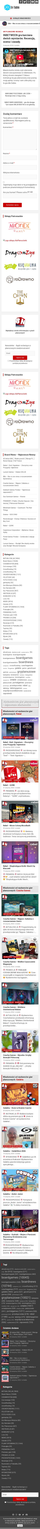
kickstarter (15, 675)
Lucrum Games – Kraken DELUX (14, 472)
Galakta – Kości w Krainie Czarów (17, 1108)
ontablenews (22, 680)
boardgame (7, 655)
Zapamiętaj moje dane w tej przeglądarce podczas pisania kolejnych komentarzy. (20, 186)
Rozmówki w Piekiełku (11, 626)
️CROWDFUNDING (9, 574)
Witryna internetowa (11, 173)
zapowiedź (7, 693)
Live (4, 599)
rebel (25, 685)
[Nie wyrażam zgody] (37, 1523)
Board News (7, 561)
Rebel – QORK (8, 526)
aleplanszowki (16, 652)
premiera (28, 683)
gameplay (6, 583)
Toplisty (6, 628)
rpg (29, 685)
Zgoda (20, 1525)
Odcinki (5, 604)
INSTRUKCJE (8, 593)
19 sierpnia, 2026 (8, 871)
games (5, 672)
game (24, 668)
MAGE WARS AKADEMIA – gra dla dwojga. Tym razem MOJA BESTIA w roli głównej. (20, 103)
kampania (6, 675)
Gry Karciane (7, 588)
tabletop (6, 688)
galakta (18, 668)
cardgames (6, 665)
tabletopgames (16, 688)
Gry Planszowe (9, 31)
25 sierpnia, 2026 (8, 747)
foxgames (11, 668)
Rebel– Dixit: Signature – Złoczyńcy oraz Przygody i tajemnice (22, 1342)
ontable (16, 45)
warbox (25, 688)
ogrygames (6, 680)
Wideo (5, 631)
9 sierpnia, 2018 (8, 45)
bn (31, 652)
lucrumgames (20, 677)
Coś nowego (7, 566)
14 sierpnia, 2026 (8, 1060)
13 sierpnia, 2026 (8, 1197)
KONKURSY (7, 596)
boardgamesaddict (10, 662)
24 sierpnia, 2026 (8, 924)
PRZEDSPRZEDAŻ (10, 620)
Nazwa (6, 153)
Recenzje (19, 31)
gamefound (31, 668)
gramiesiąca (12, 672)
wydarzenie (27, 691)
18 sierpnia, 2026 (8, 967)
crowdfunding (8, 572)
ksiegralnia (28, 675)
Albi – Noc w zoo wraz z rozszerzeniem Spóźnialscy (20, 1359)
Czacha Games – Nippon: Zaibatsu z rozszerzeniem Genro (23, 1368)
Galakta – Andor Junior (13, 1194)
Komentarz (8, 127)
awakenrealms (25, 652)
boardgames (24, 658)
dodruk (5, 668)
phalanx (30, 680)
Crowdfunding (8, 569)
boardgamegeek (19, 655)
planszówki (7, 683)
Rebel (18, 714)
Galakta (19, 1079)
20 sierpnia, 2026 (8, 828)
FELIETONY (7, 577)
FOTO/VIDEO (8, 580)
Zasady (5, 639)
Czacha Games (23, 890)
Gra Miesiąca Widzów (11, 585)
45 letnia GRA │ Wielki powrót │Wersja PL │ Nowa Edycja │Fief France (23, 1333)
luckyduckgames (8, 677)
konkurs (22, 675)
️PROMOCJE (7, 618)
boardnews (26, 662)
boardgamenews (9, 658)
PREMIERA (7, 612)
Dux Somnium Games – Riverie (14, 497)
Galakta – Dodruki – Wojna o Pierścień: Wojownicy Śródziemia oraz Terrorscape (19, 1236)
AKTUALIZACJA (9, 558)
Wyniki (5, 636)
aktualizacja (7, 652)
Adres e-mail (9, 163)
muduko (28, 677)
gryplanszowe (26, 671)
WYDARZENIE (8, 634)
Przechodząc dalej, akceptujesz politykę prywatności (20, 362)
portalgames (18, 682)
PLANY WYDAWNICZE (11, 607)
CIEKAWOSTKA (8, 564)
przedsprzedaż (16, 686)
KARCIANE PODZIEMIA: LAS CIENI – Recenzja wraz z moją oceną (18, 95)
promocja (6, 685)
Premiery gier (8, 615)
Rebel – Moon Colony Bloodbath (16, 825)
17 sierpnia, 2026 (8, 1012)
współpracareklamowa (13, 691)
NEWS (5, 601)
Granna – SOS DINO (10, 514)
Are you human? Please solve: (15, 192)
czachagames (27, 665)
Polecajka (6, 609)
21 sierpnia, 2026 (8, 788)
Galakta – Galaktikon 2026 (14, 1151)
